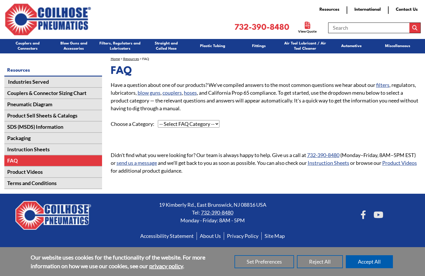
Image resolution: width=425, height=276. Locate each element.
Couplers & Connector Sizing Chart (46, 93)
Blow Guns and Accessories (73, 46)
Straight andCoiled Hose (166, 46)
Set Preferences (264, 261)
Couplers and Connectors (28, 46)
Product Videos (25, 172)
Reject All (320, 261)
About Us (210, 236)
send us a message (137, 163)
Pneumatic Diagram (29, 104)
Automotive (351, 46)
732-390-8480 (261, 28)
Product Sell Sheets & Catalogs (42, 115)
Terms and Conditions (32, 183)
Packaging (19, 138)
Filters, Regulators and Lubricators (120, 46)
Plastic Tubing (212, 46)
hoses (190, 92)
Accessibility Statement (167, 236)
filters (382, 85)
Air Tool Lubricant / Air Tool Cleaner (305, 46)
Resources (329, 10)
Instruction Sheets (28, 149)
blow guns (149, 92)
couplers (172, 92)
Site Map (275, 236)
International (367, 10)
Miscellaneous (397, 46)
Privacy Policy (242, 236)
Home (115, 59)
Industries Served (28, 82)
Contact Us (407, 10)
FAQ (12, 160)
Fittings (259, 46)
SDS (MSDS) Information (35, 127)
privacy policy (166, 265)
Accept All (369, 261)
